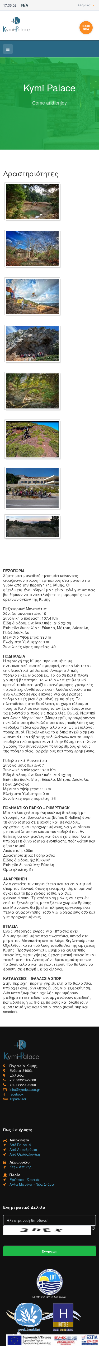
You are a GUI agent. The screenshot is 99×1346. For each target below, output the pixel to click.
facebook (16, 1094)
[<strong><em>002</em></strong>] (33, 248)
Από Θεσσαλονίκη (25, 1154)
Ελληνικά (83, 5)
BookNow (86, 27)
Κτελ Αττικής (20, 1166)
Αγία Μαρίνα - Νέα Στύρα (32, 1184)
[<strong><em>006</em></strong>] (33, 439)
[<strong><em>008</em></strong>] (33, 526)
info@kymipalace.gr (25, 1089)
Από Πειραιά (20, 1144)
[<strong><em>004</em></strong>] (33, 343)
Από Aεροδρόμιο (23, 1149)
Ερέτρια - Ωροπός (25, 1179)
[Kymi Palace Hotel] (16, 24)
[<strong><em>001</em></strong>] (33, 201)
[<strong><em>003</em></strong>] (33, 296)
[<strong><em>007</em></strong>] (33, 488)
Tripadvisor (18, 1098)
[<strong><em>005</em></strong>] (33, 391)
